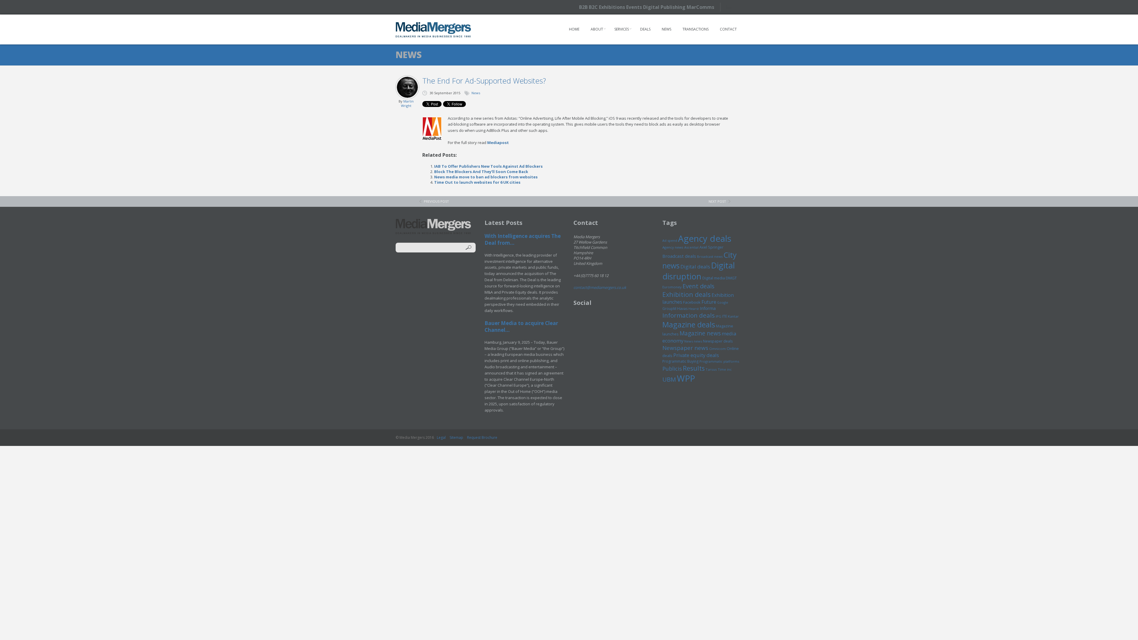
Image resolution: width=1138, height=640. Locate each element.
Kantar (733, 316)
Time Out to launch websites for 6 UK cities (477, 182)
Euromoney (672, 287)
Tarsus (711, 369)
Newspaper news (685, 348)
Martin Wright (407, 103)
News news (693, 341)
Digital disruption (698, 271)
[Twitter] (731, 7)
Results (694, 368)
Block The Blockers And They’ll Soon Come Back (481, 171)
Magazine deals (688, 324)
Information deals (688, 315)
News (666, 29)
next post (717, 201)
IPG (718, 316)
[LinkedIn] (741, 6)
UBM (669, 379)
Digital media (713, 278)
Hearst (693, 308)
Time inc (725, 369)
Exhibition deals (686, 294)
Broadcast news (710, 256)
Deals (645, 29)
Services (621, 29)
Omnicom (717, 348)
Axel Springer (711, 247)
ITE (724, 316)
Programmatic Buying (680, 361)
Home (574, 29)
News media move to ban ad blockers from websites (486, 177)
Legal (441, 437)
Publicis (672, 368)
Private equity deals (696, 355)
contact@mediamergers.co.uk (599, 287)
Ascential (691, 247)
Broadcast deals (679, 256)
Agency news (672, 247)
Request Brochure (482, 437)
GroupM (669, 308)
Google (722, 302)
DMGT (731, 278)
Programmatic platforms (719, 361)
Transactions (696, 29)
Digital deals (695, 266)
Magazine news (700, 333)
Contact (728, 29)
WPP (686, 378)
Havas (682, 308)
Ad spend (669, 240)
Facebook (692, 302)
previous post (436, 201)
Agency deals (704, 238)
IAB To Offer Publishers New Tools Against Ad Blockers (488, 166)
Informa (708, 308)
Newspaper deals (718, 341)
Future (708, 302)
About (597, 29)
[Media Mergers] (433, 29)
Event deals (699, 286)
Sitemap (456, 437)
